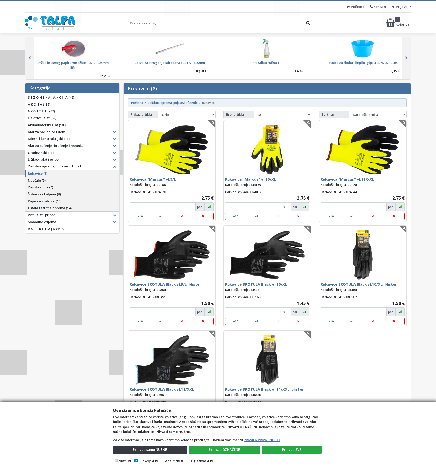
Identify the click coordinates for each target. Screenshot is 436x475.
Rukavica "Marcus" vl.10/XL (250, 179)
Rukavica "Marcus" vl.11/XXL (347, 179)
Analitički (172, 461)
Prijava (402, 6)
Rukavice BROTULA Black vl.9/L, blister (165, 284)
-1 (182, 216)
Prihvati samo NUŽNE (150, 449)
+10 (140, 216)
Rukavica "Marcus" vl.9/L (153, 179)
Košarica (403, 23)
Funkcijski (146, 461)
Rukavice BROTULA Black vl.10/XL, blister (359, 284)
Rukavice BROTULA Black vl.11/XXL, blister (264, 389)
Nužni (123, 461)
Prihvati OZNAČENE (224, 449)
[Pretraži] (308, 22)
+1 (161, 216)
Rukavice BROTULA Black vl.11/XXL (162, 389)
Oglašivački (200, 461)
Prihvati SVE (291, 449)
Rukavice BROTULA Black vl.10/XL (256, 284)
